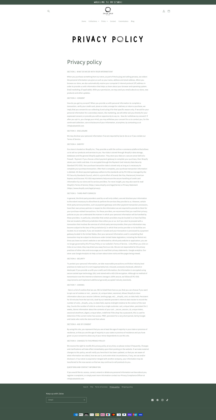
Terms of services (101, 387)
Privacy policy (114, 387)
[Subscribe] (84, 400)
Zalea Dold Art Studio (104, 419)
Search (85, 387)
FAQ (91, 387)
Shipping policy (127, 387)
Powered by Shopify (116, 419)
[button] (48, 11)
